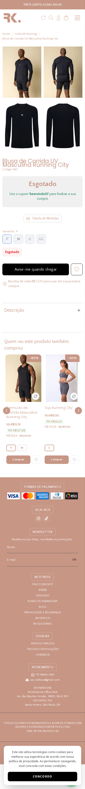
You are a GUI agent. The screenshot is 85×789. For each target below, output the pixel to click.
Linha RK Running (26, 33)
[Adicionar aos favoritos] (36, 459)
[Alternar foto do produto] (35, 396)
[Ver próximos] (78, 410)
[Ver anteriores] (7, 410)
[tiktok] (46, 518)
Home (6, 33)
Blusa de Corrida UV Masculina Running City (30, 38)
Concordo (42, 776)
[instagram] (38, 518)
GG (41, 239)
